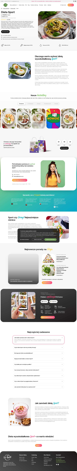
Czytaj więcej (59, 261)
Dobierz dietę (21, 5)
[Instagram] (75, 1)
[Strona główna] (1, 8)
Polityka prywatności (48, 459)
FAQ (26, 5)
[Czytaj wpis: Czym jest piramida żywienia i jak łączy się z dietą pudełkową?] (48, 258)
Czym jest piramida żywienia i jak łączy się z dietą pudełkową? (62, 258)
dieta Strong (37, 84)
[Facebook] (73, 1)
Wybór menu (22, 457)
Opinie (45, 5)
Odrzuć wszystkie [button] (38, 239)
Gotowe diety (13, 8)
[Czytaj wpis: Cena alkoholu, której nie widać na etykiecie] (23, 269)
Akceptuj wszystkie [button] (50, 239)
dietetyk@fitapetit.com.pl (61, 461)
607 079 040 (58, 459)
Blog (29, 5)
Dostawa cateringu (34, 5)
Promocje (41, 5)
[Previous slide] (2, 118)
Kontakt (58, 455)
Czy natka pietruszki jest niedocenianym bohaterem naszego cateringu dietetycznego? (62, 270)
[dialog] (38, 235)
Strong (9, 227)
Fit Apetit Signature (23, 460)
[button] (24, 239)
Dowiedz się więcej (39, 236)
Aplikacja (49, 5)
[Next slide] (75, 118)
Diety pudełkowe (13, 5)
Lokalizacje (34, 462)
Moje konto (63, 5)
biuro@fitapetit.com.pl (60, 460)
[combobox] (57, 229)
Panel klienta (46, 457)
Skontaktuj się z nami (48, 465)
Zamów (71, 5)
